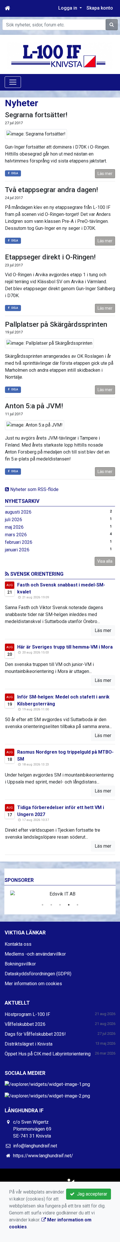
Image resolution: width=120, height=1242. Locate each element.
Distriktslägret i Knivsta (28, 1044)
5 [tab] (77, 905)
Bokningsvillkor (20, 964)
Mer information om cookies (33, 983)
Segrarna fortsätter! (36, 115)
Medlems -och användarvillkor (35, 954)
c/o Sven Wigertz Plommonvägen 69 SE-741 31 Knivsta (32, 1129)
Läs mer (105, 173)
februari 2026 (18, 542)
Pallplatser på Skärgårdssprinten (56, 324)
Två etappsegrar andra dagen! (51, 190)
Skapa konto (100, 8)
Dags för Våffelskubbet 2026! (35, 1034)
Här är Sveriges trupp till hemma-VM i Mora (65, 647)
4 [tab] (69, 905)
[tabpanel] (60, 894)
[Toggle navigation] (13, 82)
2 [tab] (51, 905)
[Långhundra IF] (60, 55)
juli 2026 (13, 519)
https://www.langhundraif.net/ (43, 1155)
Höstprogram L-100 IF (27, 1014)
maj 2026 (14, 527)
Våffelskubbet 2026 (25, 1024)
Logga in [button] (68, 8)
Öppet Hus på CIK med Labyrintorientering (48, 1054)
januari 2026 (17, 550)
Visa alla (104, 561)
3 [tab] (60, 905)
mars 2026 (16, 534)
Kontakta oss (18, 944)
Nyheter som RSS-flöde (34, 489)
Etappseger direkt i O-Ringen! (50, 257)
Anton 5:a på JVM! (34, 406)
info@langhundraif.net (35, 1146)
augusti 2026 (18, 512)
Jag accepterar (91, 1194)
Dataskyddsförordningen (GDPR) (38, 973)
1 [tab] (42, 905)
